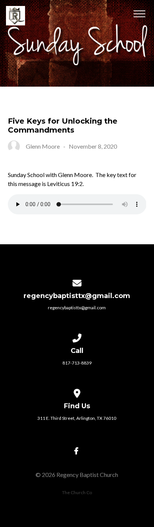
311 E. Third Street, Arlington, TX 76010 (76, 418)
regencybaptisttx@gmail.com (77, 307)
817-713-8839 (77, 363)
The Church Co (77, 492)
